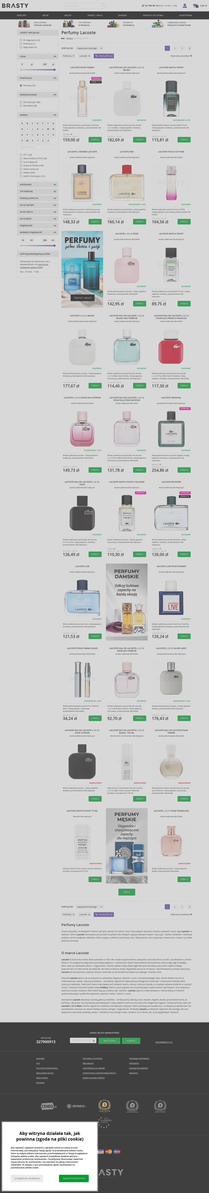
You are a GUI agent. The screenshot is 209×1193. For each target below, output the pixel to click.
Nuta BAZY (26, 218)
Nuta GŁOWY (27, 205)
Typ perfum (26, 191)
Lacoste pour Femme (82, 67)
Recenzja (40, 1083)
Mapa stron (42, 1078)
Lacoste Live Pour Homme (171, 566)
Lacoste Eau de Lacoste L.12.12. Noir (82, 483)
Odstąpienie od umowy (94, 1068)
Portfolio (26, 78)
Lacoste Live (82, 566)
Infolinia (45, 1040)
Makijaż (122, 15)
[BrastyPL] (76, 1107)
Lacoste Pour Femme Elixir (82, 648)
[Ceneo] (49, 1109)
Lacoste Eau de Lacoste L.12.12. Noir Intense (82, 731)
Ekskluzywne (43, 23)
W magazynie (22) (31, 40)
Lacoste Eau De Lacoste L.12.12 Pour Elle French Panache (171, 317)
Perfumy (21, 15)
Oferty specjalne (29, 32)
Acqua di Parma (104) (33, 165)
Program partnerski (139, 1058)
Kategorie (26, 184)
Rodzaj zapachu (29, 198)
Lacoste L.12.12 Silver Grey (171, 648)
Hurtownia (185, 15)
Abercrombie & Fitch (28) (35, 158)
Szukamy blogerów (138, 1068)
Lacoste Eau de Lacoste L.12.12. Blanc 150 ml (126, 731)
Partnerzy (134, 1063)
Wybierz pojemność (31, 232)
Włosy (68, 15)
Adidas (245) (29, 172)
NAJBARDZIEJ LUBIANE (179, 23)
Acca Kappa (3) (30, 162)
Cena (23, 56)
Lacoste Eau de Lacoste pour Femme (171, 731)
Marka (24, 115)
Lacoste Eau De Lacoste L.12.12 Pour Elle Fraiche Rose (126, 399)
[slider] (21, 69)
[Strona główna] (62, 38)
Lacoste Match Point (171, 67)
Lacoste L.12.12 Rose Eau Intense (82, 397)
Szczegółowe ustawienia (27, 1178)
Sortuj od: (67, 48)
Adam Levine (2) (30, 169)
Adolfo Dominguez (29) (34, 176)
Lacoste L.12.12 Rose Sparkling (171, 810)
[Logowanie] (185, 6)
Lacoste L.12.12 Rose (126, 233)
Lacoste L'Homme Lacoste (82, 151)
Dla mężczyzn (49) (31, 102)
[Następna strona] (189, 48)
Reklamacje (88, 1063)
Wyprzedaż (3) (30, 47)
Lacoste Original (171, 397)
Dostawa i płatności (93, 1058)
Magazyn (133, 1073)
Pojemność (26, 225)
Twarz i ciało (94, 15)
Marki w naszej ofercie (94, 1078)
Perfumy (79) (29, 85)
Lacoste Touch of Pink (171, 151)
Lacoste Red (127, 151)
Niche (45, 15)
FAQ (38, 1063)
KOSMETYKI (128, 23)
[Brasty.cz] (104, 1176)
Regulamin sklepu (45, 1073)
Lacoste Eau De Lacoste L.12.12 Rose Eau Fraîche (126, 649)
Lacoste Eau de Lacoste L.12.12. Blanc (126, 68)
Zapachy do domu (153, 15)
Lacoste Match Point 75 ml (82, 810)
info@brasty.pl (164, 1042)
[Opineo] (104, 1112)
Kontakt (40, 1058)
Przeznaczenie (28, 94)
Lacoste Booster (171, 482)
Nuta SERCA (26, 212)
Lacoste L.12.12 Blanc (82, 315)
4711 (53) (27, 155)
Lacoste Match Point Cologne (126, 482)
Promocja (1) (29, 43)
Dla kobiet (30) (30, 105)
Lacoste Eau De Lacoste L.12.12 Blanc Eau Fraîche (126, 317)
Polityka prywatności (47, 1068)
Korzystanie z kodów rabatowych (99, 1073)
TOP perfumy (84, 23)
